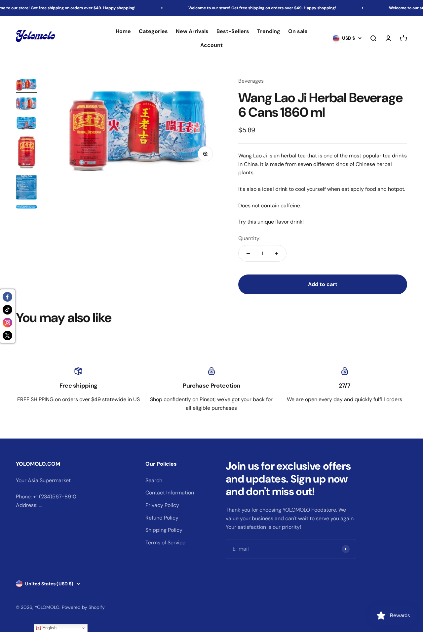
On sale (298, 31)
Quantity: (249, 238)
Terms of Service (165, 542)
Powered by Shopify (83, 607)
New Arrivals (192, 31)
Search (153, 480)
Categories (153, 31)
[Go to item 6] (26, 208)
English (49, 627)
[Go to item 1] (26, 85)
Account (211, 45)
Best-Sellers (232, 31)
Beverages (251, 80)
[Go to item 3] (26, 123)
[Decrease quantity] (248, 253)
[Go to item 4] (26, 153)
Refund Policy (161, 517)
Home (123, 31)
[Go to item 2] (26, 104)
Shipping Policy (163, 530)
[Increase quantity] (276, 253)
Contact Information (169, 492)
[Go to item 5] (26, 188)
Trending (268, 31)
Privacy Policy (162, 505)
